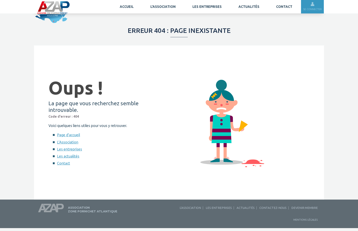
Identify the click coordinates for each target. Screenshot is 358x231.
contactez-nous (273, 207)
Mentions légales (305, 219)
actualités (246, 207)
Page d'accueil (68, 135)
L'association (163, 6)
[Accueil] (52, 22)
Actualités (248, 6)
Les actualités (68, 156)
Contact (284, 6)
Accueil (127, 6)
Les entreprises (207, 6)
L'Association (67, 142)
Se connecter (312, 9)
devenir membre (304, 207)
